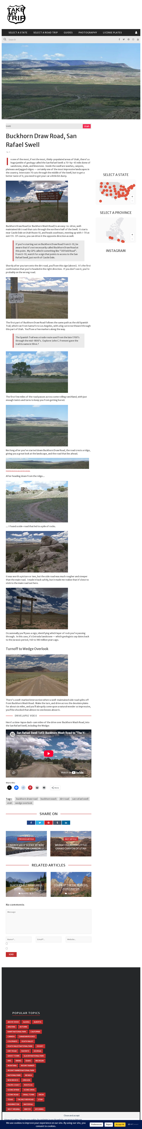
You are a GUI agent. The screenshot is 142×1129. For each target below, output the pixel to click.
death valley (27, 1041)
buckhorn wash (49, 798)
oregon (26, 1080)
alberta (37, 1022)
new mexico (13, 1080)
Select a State (18, 32)
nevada (28, 1075)
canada (11, 1036)
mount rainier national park (21, 1070)
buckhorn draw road (26, 798)
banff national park (17, 1032)
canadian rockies (27, 1036)
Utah (86, 126)
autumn (23, 1027)
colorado (12, 1041)
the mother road (25, 1099)
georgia (37, 1051)
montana (12, 1065)
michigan (39, 1061)
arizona (11, 1027)
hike (9, 1061)
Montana (24, 893)
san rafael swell (80, 798)
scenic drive (29, 1090)
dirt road (64, 798)
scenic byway (13, 1090)
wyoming (39, 1109)
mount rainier (27, 1065)
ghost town (13, 1056)
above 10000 (13, 1022)
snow (41, 1095)
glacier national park (34, 1056)
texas (10, 1099)
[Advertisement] (85, 14)
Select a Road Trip (45, 32)
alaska (26, 1022)
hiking (18, 1061)
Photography (88, 32)
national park (14, 1075)
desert (40, 1046)
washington (13, 1104)
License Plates (112, 32)
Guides (68, 32)
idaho (28, 1061)
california (35, 1032)
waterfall (28, 1104)
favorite (25, 1051)
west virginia (14, 1109)
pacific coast (14, 1085)
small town (28, 1095)
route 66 (28, 1085)
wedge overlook (23, 803)
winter (27, 1109)
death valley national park (20, 1046)
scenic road (13, 1095)
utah (9, 803)
